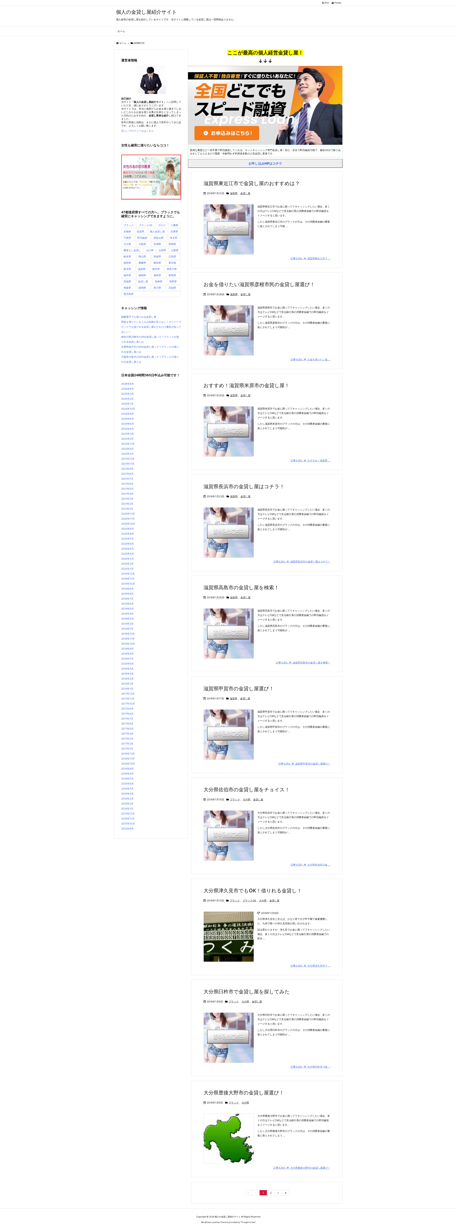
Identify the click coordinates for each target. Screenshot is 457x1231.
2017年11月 (127, 698)
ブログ (161, 225)
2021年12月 (128, 458)
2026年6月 (127, 388)
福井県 (127, 275)
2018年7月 (127, 658)
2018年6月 (127, 663)
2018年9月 (127, 648)
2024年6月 (127, 423)
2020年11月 (128, 518)
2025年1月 (127, 403)
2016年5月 (127, 788)
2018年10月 (128, 643)
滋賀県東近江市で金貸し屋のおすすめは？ (252, 183)
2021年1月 (127, 508)
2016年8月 (127, 773)
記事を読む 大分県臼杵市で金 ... (310, 1066)
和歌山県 (159, 237)
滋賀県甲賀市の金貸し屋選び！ (239, 688)
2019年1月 (127, 628)
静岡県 (142, 287)
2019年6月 (127, 603)
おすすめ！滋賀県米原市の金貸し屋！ (247, 385)
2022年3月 (127, 453)
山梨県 (175, 250)
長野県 (173, 281)
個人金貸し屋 (157, 231)
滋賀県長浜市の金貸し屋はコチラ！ (244, 486)
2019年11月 (128, 578)
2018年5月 (127, 668)
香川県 (157, 287)
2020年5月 (127, 548)
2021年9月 (127, 468)
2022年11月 (128, 443)
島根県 (157, 256)
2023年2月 (127, 438)
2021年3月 (127, 498)
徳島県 (127, 262)
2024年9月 (127, 413)
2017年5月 (127, 728)
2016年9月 (127, 768)
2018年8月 (127, 653)
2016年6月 (127, 783)
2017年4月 (127, 733)
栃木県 (127, 268)
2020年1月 (127, 568)
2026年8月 (127, 383)
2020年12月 (128, 513)
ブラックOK (249, 900)
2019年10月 (128, 583)
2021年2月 (127, 503)
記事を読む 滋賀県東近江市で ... (310, 258)
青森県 (127, 287)
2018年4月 (127, 673)
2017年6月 (127, 723)
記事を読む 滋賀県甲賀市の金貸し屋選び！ (304, 763)
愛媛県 (142, 262)
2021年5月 (127, 488)
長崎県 (158, 281)
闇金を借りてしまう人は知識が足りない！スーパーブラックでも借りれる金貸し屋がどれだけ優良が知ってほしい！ (151, 326)
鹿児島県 (129, 293)
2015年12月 (128, 813)
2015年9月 (127, 828)
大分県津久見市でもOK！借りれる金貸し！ (253, 891)
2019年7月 (127, 598)
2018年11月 (128, 638)
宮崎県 (172, 243)
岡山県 (142, 256)
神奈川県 (172, 268)
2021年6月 (127, 483)
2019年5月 (127, 608)
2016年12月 (128, 753)
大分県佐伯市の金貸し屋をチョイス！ (247, 790)
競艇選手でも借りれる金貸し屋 (138, 316)
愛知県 (157, 262)
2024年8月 (127, 418)
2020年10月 (128, 523)
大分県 (246, 799)
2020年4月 (127, 553)
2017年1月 (127, 748)
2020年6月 (127, 543)
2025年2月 (127, 398)
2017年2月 (127, 743)
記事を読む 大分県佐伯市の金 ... (310, 864)
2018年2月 (127, 683)
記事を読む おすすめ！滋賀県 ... (310, 460)
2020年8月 (127, 533)
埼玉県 (173, 237)
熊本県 (156, 268)
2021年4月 (127, 493)
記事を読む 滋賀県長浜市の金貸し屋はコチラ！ (301, 561)
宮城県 (157, 243)
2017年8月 (127, 713)
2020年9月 (127, 528)
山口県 (150, 250)
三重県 (174, 225)
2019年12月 (128, 573)
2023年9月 (127, 428)
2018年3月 (127, 678)
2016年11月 (128, 758)
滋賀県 (233, 193)
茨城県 (127, 281)
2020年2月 (127, 563)
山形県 (162, 250)
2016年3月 (127, 798)
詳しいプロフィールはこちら (137, 130)
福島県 (157, 275)
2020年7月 (127, 538)
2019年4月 (127, 613)
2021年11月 (127, 463)
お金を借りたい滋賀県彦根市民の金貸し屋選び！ (259, 284)
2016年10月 (128, 763)
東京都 (172, 262)
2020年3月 (127, 558)
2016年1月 (127, 808)
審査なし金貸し (132, 250)
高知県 (172, 287)
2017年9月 (127, 708)
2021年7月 (127, 478)
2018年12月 (128, 633)
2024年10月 (128, 408)
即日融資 (142, 237)
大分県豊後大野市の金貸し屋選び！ (244, 1093)
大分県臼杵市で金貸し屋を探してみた (247, 992)
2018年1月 (127, 688)
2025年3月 (127, 393)
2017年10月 (128, 703)
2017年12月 (128, 693)
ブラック (235, 799)
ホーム (122, 43)
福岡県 (142, 275)
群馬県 (172, 275)
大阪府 (142, 243)
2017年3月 (127, 738)
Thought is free (248, 1222)
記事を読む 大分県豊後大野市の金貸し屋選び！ (301, 1167)
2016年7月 (127, 778)
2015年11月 (128, 818)
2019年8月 (127, 593)
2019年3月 (127, 618)
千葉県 (127, 237)
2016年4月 (127, 793)
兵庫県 (174, 231)
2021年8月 (127, 473)
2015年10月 (128, 823)
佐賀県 (140, 231)
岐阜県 (127, 256)
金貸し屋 (245, 193)
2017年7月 (127, 718)
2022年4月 (127, 448)
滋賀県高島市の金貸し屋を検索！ (241, 587)
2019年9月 (127, 588)
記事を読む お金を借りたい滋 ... (310, 359)
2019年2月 (127, 623)
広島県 (172, 256)
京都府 (127, 231)
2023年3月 (127, 433)
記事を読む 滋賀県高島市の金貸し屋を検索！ (303, 662)
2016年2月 (127, 803)
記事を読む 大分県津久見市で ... (310, 965)
